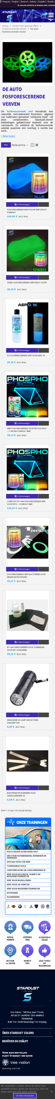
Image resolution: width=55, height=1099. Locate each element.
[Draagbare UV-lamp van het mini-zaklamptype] (27, 688)
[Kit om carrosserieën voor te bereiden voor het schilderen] (27, 615)
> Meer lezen (8, 136)
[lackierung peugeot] (36, 906)
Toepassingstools (16, 866)
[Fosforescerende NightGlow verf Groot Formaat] (27, 177)
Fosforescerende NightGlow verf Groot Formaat (27, 211)
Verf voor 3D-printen (18, 884)
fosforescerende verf (20, 111)
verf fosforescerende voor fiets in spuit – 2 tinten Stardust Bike (27, 430)
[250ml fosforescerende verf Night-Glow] (27, 250)
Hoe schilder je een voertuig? (22, 851)
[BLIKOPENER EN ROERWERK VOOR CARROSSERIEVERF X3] (27, 761)
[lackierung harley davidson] (13, 906)
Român (51, 1)
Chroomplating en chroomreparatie (26, 870)
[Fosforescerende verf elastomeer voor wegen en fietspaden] (27, 542)
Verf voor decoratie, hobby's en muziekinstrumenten (23, 875)
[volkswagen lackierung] (43, 906)
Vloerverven (13, 897)
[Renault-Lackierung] (8, 906)
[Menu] (51, 15)
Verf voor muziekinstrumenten (23, 888)
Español (42, 1)
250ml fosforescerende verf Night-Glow (27, 282)
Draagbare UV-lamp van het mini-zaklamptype (23, 721)
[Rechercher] (18, 16)
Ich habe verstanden (25, 1095)
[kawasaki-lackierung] (48, 906)
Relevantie (19, 145)
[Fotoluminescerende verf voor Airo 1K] (27, 323)
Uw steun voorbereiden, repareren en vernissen (26, 857)
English (15, 1)
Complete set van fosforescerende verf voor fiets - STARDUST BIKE (26, 502)
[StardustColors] (9, 16)
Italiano (33, 1)
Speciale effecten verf (18, 862)
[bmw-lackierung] (20, 906)
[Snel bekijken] (43, 204)
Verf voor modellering (19, 880)
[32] (43, 15)
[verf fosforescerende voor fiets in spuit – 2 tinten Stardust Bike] (27, 396)
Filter (6, 145)
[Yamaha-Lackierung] (31, 906)
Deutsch (24, 1)
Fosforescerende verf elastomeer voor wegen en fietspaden (26, 575)
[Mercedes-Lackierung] (25, 906)
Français (6, 1)
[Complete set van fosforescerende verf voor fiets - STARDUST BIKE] (27, 469)
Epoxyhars (12, 893)
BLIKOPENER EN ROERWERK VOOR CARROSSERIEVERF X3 (21, 794)
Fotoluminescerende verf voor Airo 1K (26, 355)
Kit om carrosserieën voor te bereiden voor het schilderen (25, 648)
